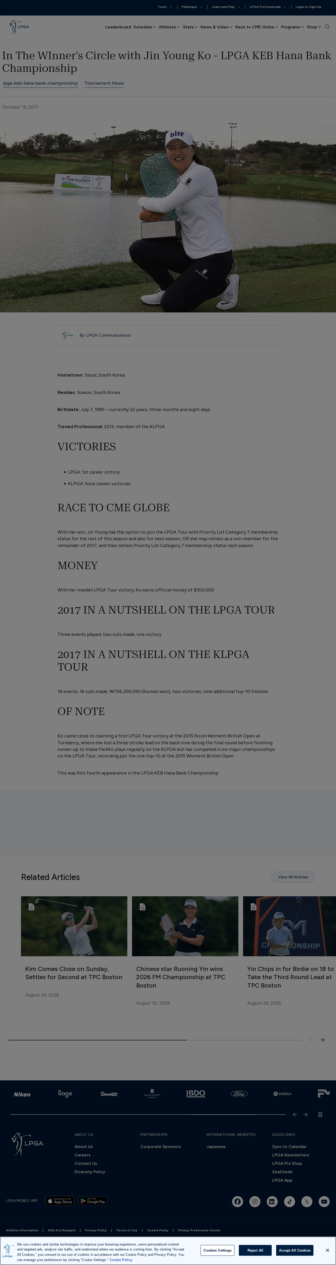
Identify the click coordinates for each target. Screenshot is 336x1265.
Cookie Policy (121, 1260)
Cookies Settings (217, 1250)
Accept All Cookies (294, 1250)
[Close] (327, 1250)
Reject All (255, 1250)
